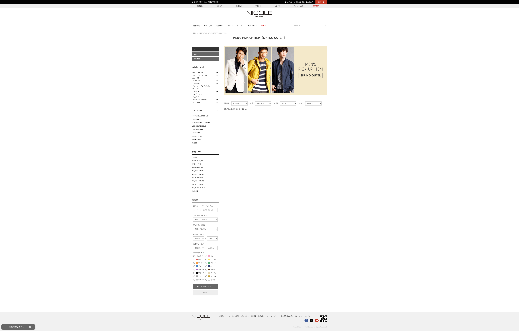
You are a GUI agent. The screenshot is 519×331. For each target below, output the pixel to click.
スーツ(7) (195, 91)
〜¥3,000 (195, 157)
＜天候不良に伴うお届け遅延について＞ (205, 2)
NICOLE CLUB (197, 136)
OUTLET (316, 6)
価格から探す (196, 152)
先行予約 (239, 6)
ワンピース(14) (197, 94)
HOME (194, 33)
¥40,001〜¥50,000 (198, 184)
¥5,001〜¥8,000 (197, 164)
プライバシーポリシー (272, 316)
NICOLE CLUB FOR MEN (200, 116)
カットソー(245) (197, 72)
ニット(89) (195, 78)
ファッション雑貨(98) (199, 99)
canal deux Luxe (197, 129)
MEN (195, 54)
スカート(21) (196, 83)
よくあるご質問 (234, 316)
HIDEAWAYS (196, 119)
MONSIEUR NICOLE (199, 126)
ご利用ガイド (223, 316)
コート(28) (195, 89)
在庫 (251, 103)
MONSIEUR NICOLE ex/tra (201, 122)
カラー (301, 103)
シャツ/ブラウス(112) (199, 75)
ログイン (289, 2)
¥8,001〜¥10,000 (197, 167)
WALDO (194, 143)
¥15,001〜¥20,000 (198, 174)
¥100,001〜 (195, 191)
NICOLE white (196, 139)
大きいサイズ (298, 6)
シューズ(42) (196, 102)
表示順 (276, 103)
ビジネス (277, 6)
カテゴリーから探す (199, 67)
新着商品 (200, 6)
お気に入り (311, 2)
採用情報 (261, 316)
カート (322, 2)
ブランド (258, 6)
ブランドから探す (198, 110)
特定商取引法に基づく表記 (289, 316)
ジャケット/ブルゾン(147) (201, 86)
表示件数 (227, 103)
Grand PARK (196, 133)
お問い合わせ (245, 316)
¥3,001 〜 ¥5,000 (197, 160)
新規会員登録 (300, 2)
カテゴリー (220, 6)
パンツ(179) (196, 80)
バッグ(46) (195, 97)
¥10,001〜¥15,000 (198, 171)
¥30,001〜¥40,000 (198, 181)
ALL (195, 49)
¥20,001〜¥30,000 (198, 177)
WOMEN (197, 59)
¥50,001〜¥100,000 (198, 187)
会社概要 (253, 316)
